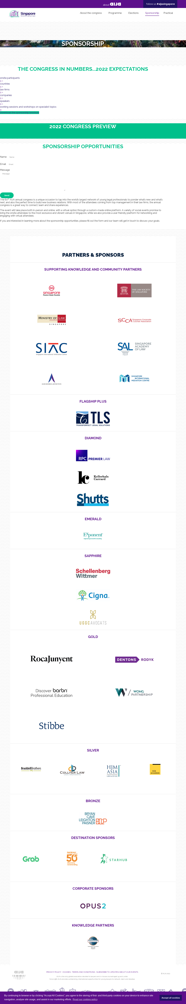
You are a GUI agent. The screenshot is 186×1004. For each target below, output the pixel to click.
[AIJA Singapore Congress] (22, 13)
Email (3, 164)
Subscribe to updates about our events (117, 972)
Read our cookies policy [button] (85, 999)
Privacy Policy (53, 972)
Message (5, 170)
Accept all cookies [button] (171, 998)
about (106, 4)
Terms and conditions (83, 972)
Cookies (67, 972)
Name (3, 156)
